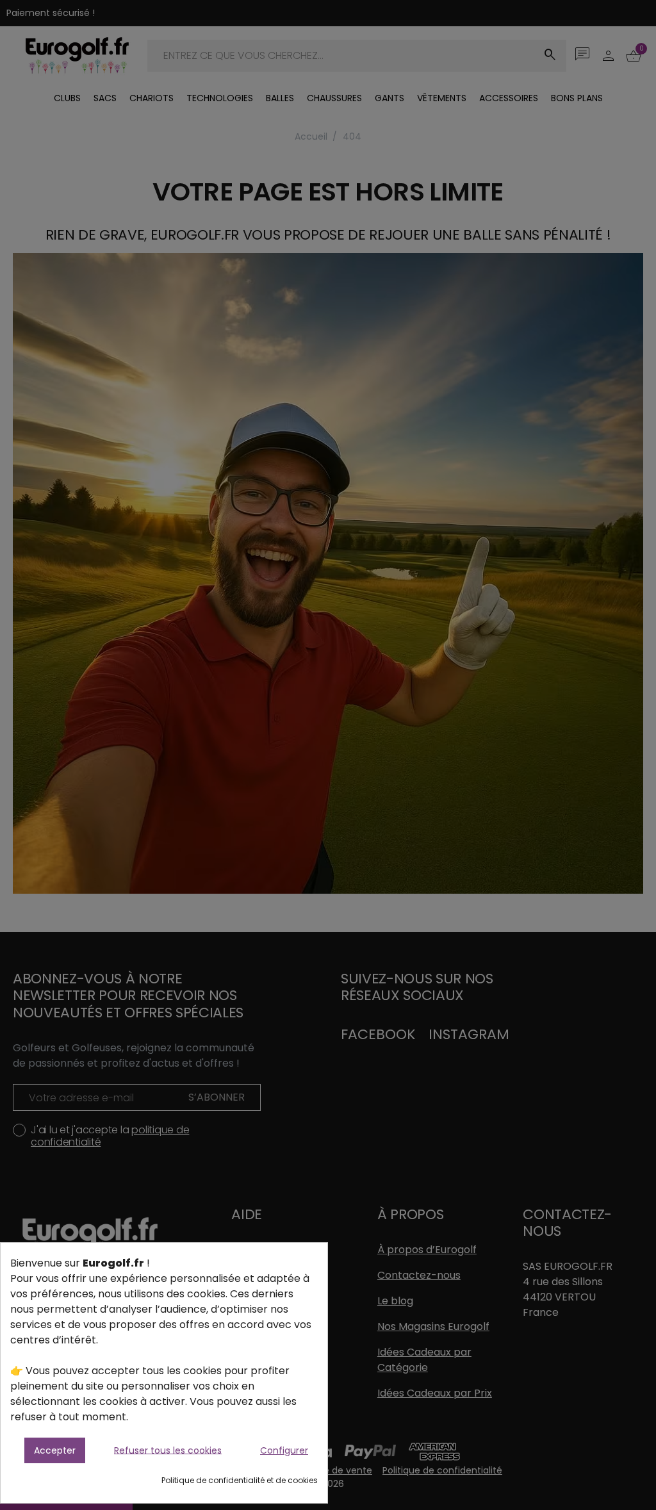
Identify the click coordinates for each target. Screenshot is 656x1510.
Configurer (284, 1450)
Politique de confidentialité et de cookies (239, 1480)
